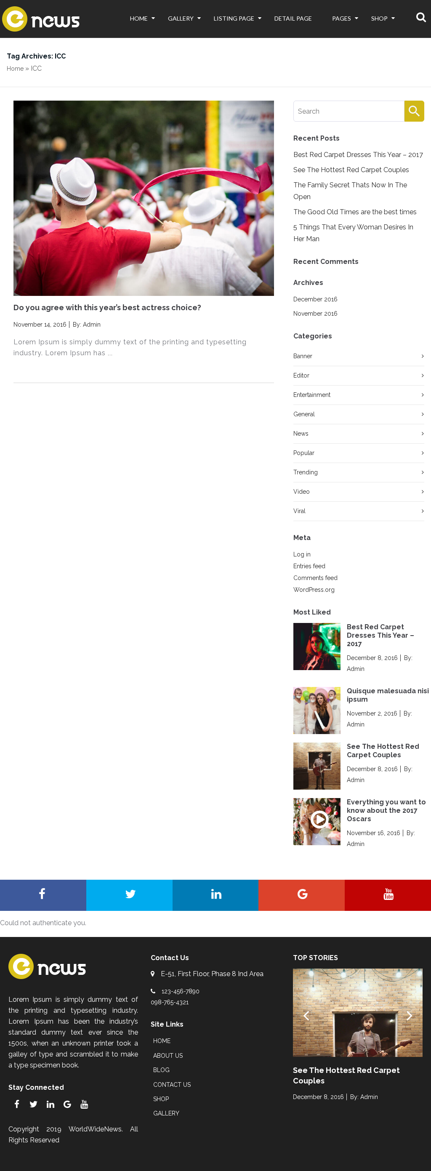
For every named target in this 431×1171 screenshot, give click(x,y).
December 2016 (315, 299)
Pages (341, 18)
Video (301, 491)
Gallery (181, 18)
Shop (379, 18)
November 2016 (315, 313)
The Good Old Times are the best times (355, 212)
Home (139, 18)
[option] (358, 1040)
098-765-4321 (170, 1002)
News (301, 433)
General (304, 414)
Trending (305, 472)
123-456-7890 (181, 991)
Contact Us (172, 1084)
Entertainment (311, 394)
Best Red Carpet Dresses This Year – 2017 (358, 155)
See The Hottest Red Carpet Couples (351, 170)
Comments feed (315, 578)
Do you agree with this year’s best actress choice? (107, 307)
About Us (168, 1055)
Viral (299, 511)
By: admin (86, 324)
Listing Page (234, 18)
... (109, 353)
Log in (302, 554)
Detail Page (293, 18)
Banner (302, 356)
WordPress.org (314, 589)
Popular (303, 453)
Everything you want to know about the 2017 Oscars (386, 810)
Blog (161, 1070)
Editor (301, 375)
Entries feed (309, 566)
